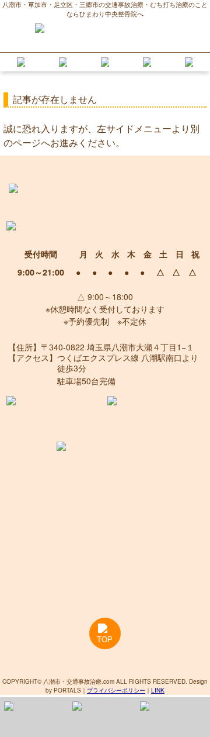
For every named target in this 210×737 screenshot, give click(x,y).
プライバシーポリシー (116, 690)
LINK (157, 690)
